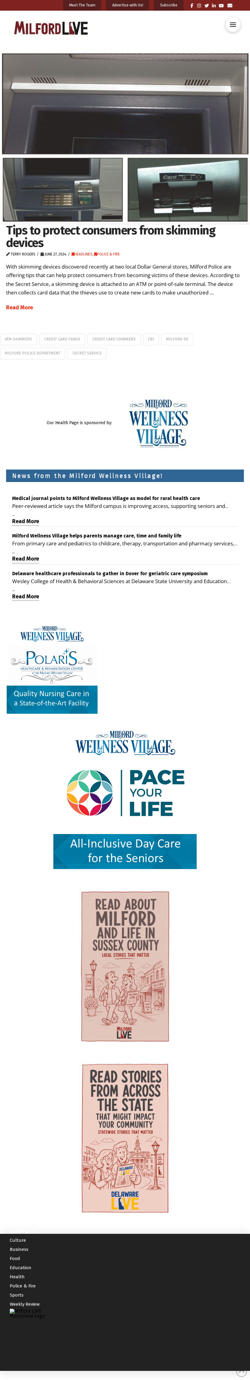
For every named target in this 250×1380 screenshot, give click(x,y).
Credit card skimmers (114, 339)
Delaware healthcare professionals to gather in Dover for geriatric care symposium (110, 573)
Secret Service (87, 353)
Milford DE (177, 339)
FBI (151, 339)
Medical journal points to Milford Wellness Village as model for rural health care (106, 498)
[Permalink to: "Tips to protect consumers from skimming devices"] (125, 138)
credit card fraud (62, 339)
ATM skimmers (18, 339)
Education (20, 1267)
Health (17, 1277)
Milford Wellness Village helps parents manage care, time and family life (96, 536)
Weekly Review (25, 1304)
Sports (16, 1295)
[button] (233, 24)
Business (19, 1249)
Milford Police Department (32, 353)
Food (15, 1258)
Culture (18, 1240)
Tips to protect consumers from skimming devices (111, 236)
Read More (19, 307)
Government (23, 1231)
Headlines (83, 254)
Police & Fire (108, 254)
